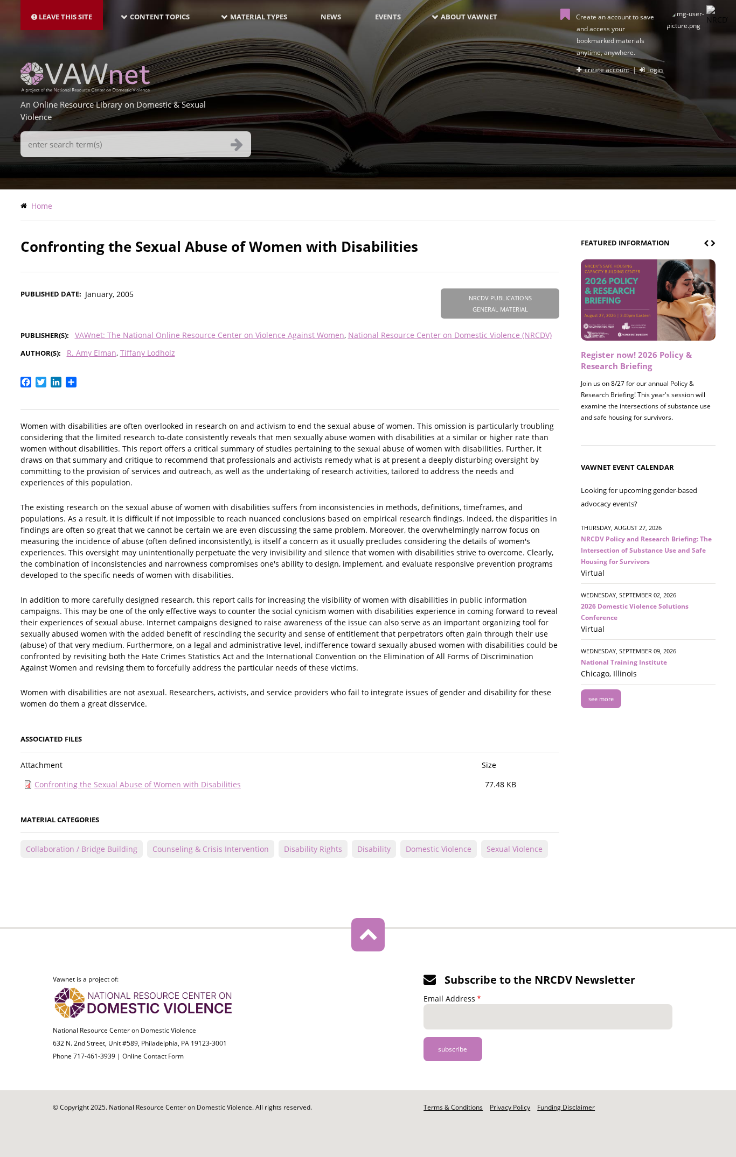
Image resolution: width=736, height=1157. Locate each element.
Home (41, 206)
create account (606, 69)
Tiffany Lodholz (147, 353)
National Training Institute (624, 662)
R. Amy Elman (91, 353)
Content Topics (160, 17)
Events (388, 17)
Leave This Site (64, 17)
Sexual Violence (515, 849)
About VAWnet (469, 17)
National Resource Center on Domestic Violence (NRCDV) (450, 335)
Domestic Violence (438, 849)
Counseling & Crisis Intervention (210, 849)
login (655, 69)
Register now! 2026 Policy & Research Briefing (636, 360)
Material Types (258, 17)
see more (601, 699)
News (331, 17)
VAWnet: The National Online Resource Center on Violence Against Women (209, 335)
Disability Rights (313, 849)
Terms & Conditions (453, 1107)
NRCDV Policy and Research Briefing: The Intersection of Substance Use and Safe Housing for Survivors (646, 550)
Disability (374, 849)
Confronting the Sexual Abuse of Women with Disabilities (137, 784)
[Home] (85, 89)
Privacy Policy (510, 1107)
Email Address (449, 998)
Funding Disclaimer (566, 1107)
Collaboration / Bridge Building (81, 849)
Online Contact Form (153, 1056)
